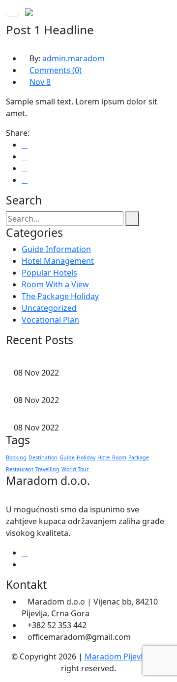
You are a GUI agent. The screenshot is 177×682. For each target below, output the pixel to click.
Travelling (47, 469)
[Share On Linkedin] (25, 168)
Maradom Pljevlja (117, 656)
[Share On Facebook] (25, 144)
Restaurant (19, 469)
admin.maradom (73, 58)
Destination (43, 457)
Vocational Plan (50, 319)
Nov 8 (40, 81)
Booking (16, 457)
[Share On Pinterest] (25, 180)
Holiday (86, 457)
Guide (67, 457)
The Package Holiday (60, 296)
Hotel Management (58, 260)
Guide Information (56, 249)
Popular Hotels (49, 272)
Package (138, 457)
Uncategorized (49, 308)
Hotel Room (111, 457)
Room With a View (55, 284)
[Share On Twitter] (25, 156)
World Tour (74, 469)
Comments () (56, 70)
